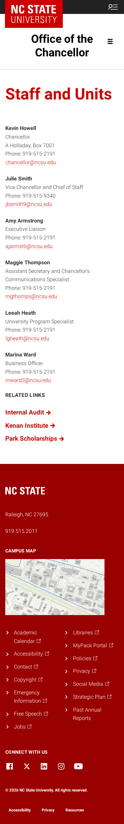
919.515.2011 (21, 531)
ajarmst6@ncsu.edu (29, 246)
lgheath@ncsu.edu (27, 338)
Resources (74, 810)
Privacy (48, 810)
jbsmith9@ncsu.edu (29, 204)
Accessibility (20, 810)
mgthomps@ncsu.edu (31, 296)
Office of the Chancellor (62, 45)
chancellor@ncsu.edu (31, 162)
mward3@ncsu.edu (28, 380)
